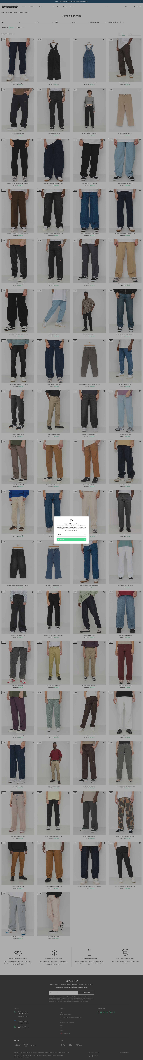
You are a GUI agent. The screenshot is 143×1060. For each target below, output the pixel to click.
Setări (59, 534)
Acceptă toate (61, 539)
